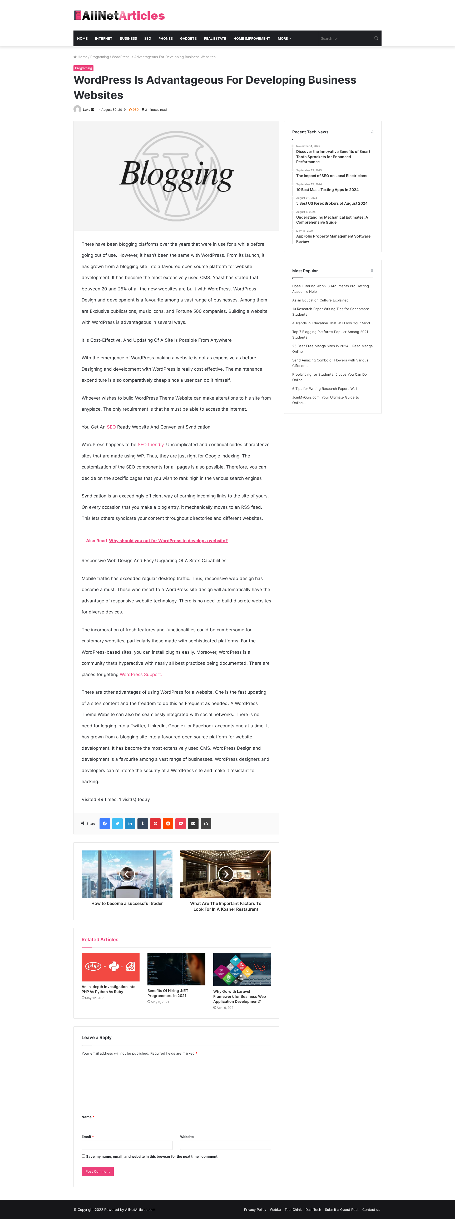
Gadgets (188, 38)
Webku (275, 1209)
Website (187, 1137)
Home (82, 38)
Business (128, 38)
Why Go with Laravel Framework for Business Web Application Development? (239, 996)
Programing (99, 57)
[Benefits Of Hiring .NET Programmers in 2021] (176, 969)
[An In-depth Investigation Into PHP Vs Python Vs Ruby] (111, 967)
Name (88, 1117)
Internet (103, 38)
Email (88, 1137)
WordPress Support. (141, 674)
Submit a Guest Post (342, 1209)
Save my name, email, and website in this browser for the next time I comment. (152, 1156)
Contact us (371, 1209)
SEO (147, 38)
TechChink (293, 1209)
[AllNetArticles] (119, 15)
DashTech (313, 1209)
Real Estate (215, 38)
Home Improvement (252, 38)
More (283, 38)
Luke (86, 110)
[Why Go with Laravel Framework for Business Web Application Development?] (242, 969)
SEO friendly (151, 444)
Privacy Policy (255, 1209)
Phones (166, 38)
